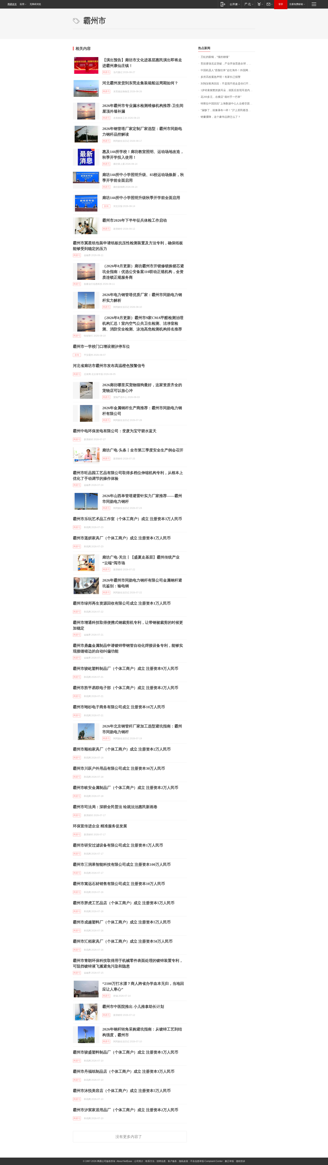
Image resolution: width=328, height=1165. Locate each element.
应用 (22, 4)
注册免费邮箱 (296, 4)
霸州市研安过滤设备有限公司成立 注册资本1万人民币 (118, 845)
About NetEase (124, 1161)
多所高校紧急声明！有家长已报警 (220, 77)
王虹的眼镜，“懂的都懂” (215, 57)
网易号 (106, 72)
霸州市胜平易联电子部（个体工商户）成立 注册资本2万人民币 (125, 688)
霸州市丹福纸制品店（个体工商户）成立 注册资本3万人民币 (123, 1071)
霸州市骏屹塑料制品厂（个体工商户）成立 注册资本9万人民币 (125, 668)
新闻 (106, 206)
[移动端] (223, 4)
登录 (280, 4)
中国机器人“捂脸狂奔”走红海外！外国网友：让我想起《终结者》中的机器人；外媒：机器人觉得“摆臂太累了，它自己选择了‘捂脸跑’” (228, 70)
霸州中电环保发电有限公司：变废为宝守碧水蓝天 (114, 431)
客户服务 (172, 1161)
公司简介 (138, 1161)
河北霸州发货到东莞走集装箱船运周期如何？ (140, 83)
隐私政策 (183, 1161)
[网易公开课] (234, 4)
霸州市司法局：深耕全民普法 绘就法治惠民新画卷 (115, 807)
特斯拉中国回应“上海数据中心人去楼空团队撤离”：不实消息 (228, 103)
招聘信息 (161, 1161)
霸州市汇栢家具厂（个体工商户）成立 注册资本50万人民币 (123, 941)
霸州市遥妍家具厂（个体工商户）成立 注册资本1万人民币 (122, 538)
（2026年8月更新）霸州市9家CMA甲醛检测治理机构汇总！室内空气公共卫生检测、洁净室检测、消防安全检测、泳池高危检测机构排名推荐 (142, 323)
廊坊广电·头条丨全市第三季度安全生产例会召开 (142, 450)
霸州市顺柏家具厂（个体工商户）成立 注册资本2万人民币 (122, 749)
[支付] (260, 4)
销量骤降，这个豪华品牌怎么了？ (220, 116)
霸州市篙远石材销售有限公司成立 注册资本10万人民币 (119, 884)
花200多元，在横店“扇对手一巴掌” (221, 96)
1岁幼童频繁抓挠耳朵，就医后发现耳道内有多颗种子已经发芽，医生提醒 (228, 90)
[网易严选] (248, 4)
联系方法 (150, 1161)
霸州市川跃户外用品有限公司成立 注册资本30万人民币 (119, 768)
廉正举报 (229, 1161)
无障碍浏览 (35, 4)
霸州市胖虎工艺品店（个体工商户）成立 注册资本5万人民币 (123, 903)
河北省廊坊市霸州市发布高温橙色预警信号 (109, 366)
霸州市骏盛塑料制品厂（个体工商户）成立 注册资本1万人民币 (125, 1052)
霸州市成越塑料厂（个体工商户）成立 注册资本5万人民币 (122, 922)
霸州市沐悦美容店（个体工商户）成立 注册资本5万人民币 (122, 1091)
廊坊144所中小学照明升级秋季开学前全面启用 (141, 198)
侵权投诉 (240, 1161)
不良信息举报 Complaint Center (206, 1161)
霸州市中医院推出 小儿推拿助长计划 (133, 1006)
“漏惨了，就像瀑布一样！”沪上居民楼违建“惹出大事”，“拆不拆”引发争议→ (228, 110)
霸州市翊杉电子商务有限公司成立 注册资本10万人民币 (119, 707)
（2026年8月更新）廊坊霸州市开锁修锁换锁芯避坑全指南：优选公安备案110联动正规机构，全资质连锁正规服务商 (143, 271)
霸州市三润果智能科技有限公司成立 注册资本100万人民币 (122, 864)
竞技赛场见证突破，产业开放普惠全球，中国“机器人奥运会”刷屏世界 (228, 63)
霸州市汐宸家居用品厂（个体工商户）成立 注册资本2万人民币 (125, 1110)
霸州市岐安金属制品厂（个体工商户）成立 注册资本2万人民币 (125, 787)
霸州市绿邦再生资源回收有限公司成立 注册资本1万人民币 (122, 603)
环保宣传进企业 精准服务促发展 (100, 826)
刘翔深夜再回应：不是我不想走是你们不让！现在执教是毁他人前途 (228, 83)
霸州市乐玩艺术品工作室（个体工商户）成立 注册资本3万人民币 (127, 519)
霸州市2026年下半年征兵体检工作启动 (134, 220)
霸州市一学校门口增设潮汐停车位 (101, 346)
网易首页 (12, 4)
